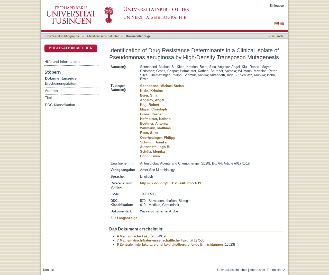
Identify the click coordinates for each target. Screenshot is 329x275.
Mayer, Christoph (153, 109)
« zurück (275, 36)
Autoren (51, 91)
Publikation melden (71, 48)
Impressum (257, 270)
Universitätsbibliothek (232, 270)
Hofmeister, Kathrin (155, 119)
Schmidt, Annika (153, 142)
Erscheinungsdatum (61, 83)
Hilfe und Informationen (63, 61)
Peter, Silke (149, 133)
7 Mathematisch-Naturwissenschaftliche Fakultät (155, 240)
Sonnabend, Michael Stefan (162, 86)
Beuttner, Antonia (154, 123)
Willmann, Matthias (155, 128)
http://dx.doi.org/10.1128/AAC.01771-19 (170, 183)
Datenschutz (276, 270)
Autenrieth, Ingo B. (155, 147)
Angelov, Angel (152, 100)
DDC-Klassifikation (60, 105)
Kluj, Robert (149, 105)
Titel (48, 98)
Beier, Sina (148, 95)
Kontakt (48, 270)
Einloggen (277, 5)
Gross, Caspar (151, 114)
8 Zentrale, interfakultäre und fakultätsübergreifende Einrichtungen (170, 244)
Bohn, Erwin (150, 156)
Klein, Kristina (151, 91)
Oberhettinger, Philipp (157, 138)
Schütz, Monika (152, 151)
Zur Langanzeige (124, 218)
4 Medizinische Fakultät (103, 36)
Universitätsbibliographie (62, 36)
